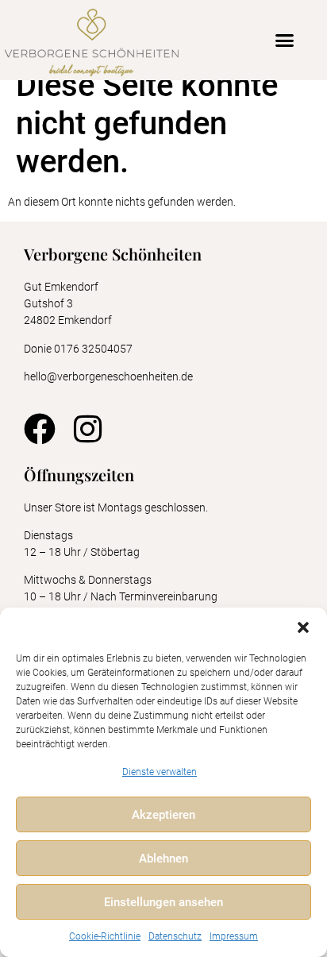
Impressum (234, 936)
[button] (303, 627)
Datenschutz (175, 936)
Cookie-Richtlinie (104, 936)
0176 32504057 (94, 348)
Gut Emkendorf (61, 286)
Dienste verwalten (159, 772)
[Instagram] (87, 429)
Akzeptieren (163, 815)
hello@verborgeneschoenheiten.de (108, 376)
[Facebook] (40, 429)
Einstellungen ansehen (163, 902)
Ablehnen (163, 858)
